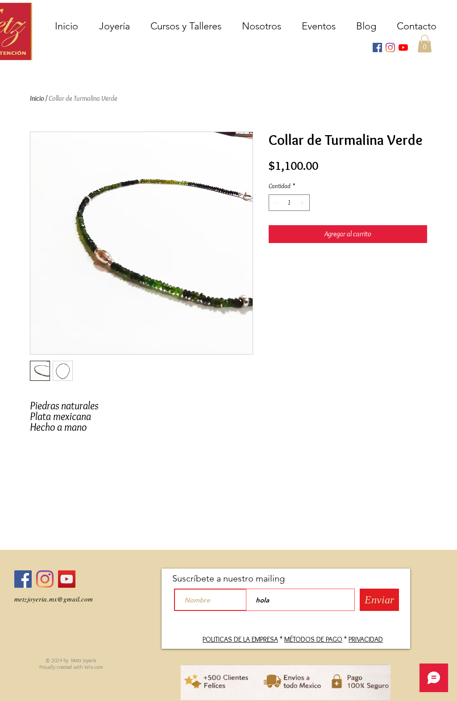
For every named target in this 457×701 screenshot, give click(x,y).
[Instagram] (390, 47)
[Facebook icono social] (377, 47)
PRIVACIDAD (366, 639)
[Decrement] (275, 202)
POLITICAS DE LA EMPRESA (240, 639)
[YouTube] (403, 47)
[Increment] (302, 202)
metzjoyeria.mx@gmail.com (53, 598)
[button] (424, 43)
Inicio (37, 98)
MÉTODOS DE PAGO (313, 639)
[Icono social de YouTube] (66, 579)
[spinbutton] (289, 202)
